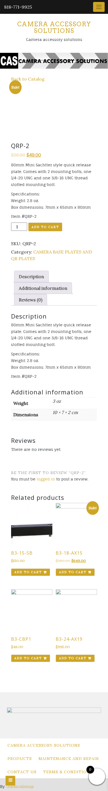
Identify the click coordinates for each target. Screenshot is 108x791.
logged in (46, 479)
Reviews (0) (30, 300)
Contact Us (22, 771)
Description (31, 276)
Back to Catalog (28, 79)
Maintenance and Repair (68, 758)
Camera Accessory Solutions (54, 27)
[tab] (31, 276)
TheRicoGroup (20, 786)
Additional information (43, 288)
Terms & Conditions (67, 771)
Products (19, 758)
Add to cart (45, 227)
